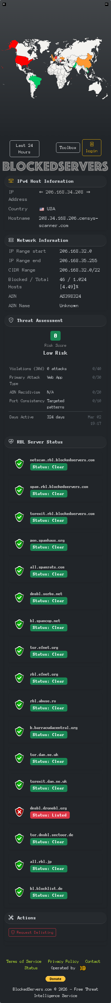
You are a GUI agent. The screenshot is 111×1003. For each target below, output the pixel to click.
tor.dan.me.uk (44, 754)
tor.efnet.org (44, 647)
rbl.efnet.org (44, 674)
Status (31, 967)
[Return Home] (55, 166)
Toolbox (68, 147)
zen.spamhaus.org (47, 540)
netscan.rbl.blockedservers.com (62, 460)
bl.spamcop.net (45, 620)
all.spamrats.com (47, 567)
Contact (92, 961)
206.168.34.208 (65, 192)
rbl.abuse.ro (43, 701)
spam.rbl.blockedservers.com (59, 486)
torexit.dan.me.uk (48, 781)
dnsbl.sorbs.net (46, 593)
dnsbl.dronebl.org (48, 808)
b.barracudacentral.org (54, 727)
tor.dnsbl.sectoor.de (51, 834)
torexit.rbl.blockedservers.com (62, 513)
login (92, 150)
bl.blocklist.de (46, 888)
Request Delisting (34, 932)
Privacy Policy (63, 961)
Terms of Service (23, 961)
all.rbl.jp (41, 861)
